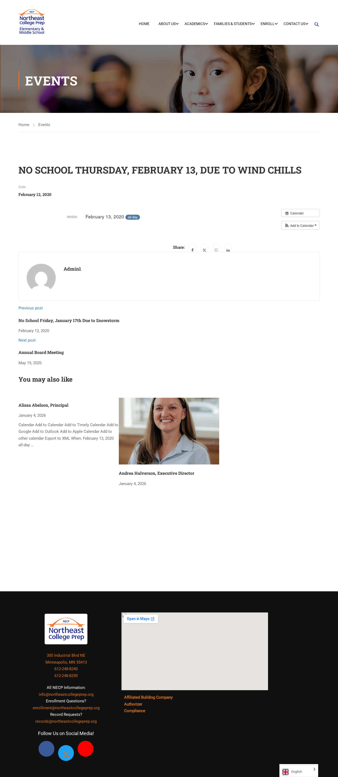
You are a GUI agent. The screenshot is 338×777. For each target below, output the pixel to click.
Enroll (268, 24)
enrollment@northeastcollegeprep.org (66, 708)
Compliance (134, 710)
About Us (167, 24)
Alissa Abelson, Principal (43, 405)
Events (44, 124)
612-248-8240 (66, 668)
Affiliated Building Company (148, 697)
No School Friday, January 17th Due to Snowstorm (68, 320)
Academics (195, 24)
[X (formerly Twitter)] (66, 753)
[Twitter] (204, 248)
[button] (315, 24)
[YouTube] (85, 749)
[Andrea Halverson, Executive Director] (169, 429)
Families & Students (233, 24)
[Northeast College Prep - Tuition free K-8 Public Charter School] (31, 21)
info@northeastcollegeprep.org (66, 694)
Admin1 (72, 269)
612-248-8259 (66, 675)
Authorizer (133, 704)
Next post (27, 340)
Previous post (30, 308)
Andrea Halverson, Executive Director (156, 473)
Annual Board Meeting (41, 352)
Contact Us (294, 24)
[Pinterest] (216, 248)
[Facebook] (192, 248)
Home (144, 24)
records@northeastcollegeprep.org (66, 721)
